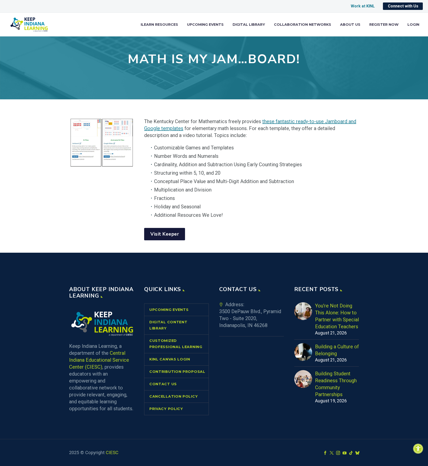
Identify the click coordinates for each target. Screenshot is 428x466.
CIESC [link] (112, 452)
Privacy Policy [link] (166, 409)
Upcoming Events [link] (205, 25)
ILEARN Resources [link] (159, 25)
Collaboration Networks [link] (302, 25)
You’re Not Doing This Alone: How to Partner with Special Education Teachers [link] (337, 316)
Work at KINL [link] (363, 6)
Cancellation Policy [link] (173, 396)
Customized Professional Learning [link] (175, 343)
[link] (418, 449)
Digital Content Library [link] (168, 325)
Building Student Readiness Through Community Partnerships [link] (336, 384)
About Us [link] (350, 25)
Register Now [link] (384, 25)
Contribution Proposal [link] (177, 371)
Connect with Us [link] (403, 6)
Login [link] (413, 25)
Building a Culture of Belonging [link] (337, 350)
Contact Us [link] (163, 384)
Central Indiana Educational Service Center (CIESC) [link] (99, 360)
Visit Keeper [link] (164, 234)
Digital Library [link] (249, 25)
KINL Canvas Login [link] (169, 359)
